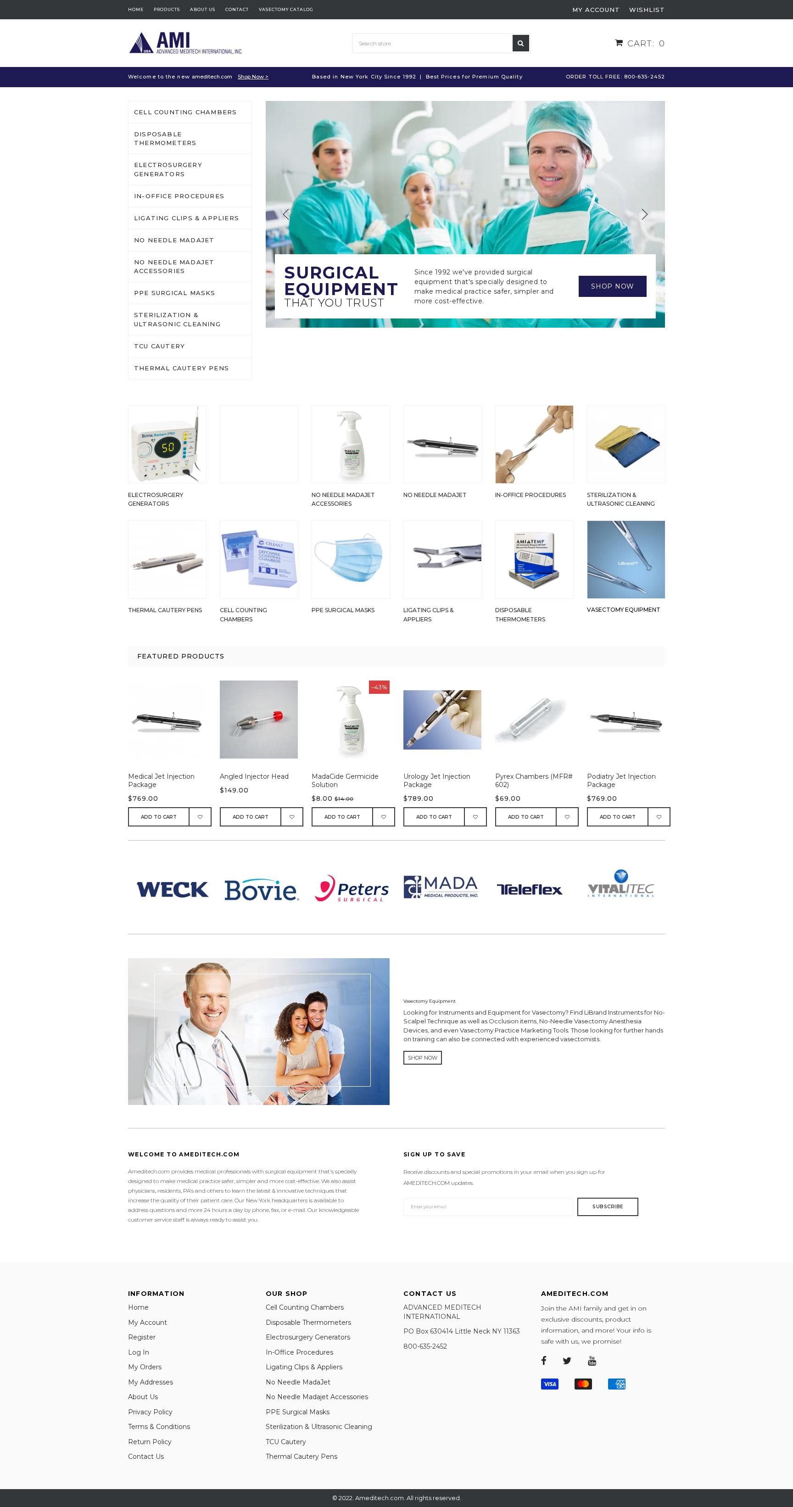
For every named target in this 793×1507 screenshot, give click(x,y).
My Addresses (150, 1382)
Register (142, 1337)
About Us (143, 1397)
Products (167, 9)
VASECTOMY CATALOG (286, 9)
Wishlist (647, 9)
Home (136, 9)
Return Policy (150, 1442)
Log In (138, 1352)
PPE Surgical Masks (297, 1412)
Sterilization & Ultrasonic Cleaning (177, 319)
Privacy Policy (150, 1412)
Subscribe (607, 1207)
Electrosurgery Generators (168, 169)
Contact (237, 9)
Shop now (612, 286)
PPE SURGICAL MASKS (175, 292)
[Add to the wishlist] (201, 816)
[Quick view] (171, 724)
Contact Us (146, 1456)
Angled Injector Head (254, 776)
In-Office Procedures (179, 196)
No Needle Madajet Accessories (174, 266)
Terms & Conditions (159, 1427)
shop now (422, 1058)
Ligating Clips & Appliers (186, 218)
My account (596, 9)
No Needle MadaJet (174, 240)
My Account (147, 1322)
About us (202, 9)
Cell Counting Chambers (185, 112)
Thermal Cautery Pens (181, 368)
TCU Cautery (159, 346)
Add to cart (159, 817)
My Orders (145, 1367)
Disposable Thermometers (165, 138)
